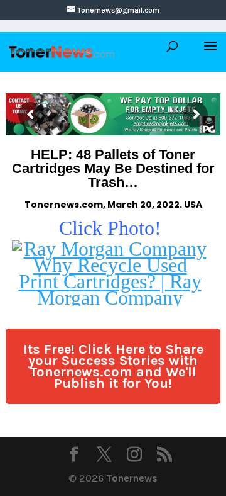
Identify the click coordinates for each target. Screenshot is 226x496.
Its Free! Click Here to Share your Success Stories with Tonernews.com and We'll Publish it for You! (113, 366)
